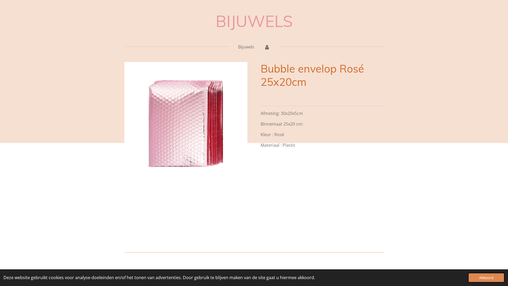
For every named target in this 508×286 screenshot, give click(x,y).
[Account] (266, 46)
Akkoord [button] (486, 277)
